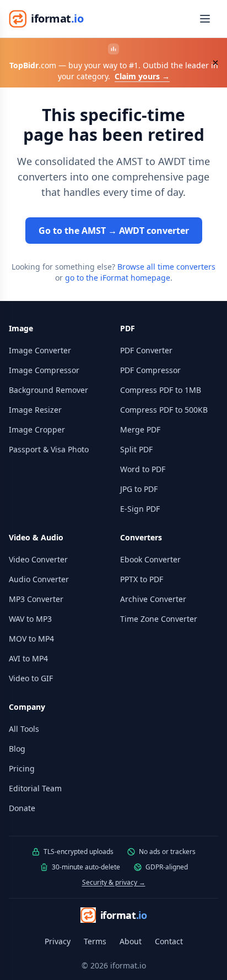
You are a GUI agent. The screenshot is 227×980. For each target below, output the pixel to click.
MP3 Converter (36, 599)
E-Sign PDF (140, 508)
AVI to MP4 (28, 658)
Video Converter (38, 559)
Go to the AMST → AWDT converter (114, 231)
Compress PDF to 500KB (164, 409)
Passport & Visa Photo (49, 449)
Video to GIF (31, 678)
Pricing (22, 768)
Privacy (58, 941)
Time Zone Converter (158, 619)
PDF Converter (146, 350)
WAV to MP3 (30, 619)
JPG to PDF (139, 489)
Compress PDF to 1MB (160, 390)
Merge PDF (140, 429)
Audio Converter (39, 579)
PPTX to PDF (141, 579)
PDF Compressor (150, 370)
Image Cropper (37, 429)
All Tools (24, 729)
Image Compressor (44, 370)
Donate (22, 808)
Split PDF (136, 449)
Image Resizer (35, 409)
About (131, 941)
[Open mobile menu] (205, 19)
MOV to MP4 (31, 638)
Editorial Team (35, 788)
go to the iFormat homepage (117, 277)
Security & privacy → (113, 882)
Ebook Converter (150, 559)
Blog (17, 748)
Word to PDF (142, 469)
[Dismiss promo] (215, 63)
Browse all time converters (166, 266)
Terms (95, 941)
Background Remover (48, 390)
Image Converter (40, 350)
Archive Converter (153, 599)
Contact (169, 941)
